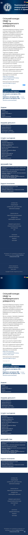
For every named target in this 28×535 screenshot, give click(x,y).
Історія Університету (7, 145)
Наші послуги (5, 148)
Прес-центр (4, 156)
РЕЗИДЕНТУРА (14, 217)
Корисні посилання (6, 116)
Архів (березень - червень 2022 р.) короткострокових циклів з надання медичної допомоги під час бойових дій (13, 176)
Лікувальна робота (6, 128)
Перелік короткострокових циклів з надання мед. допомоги (14, 168)
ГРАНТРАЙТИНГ (14, 228)
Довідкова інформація (13, 267)
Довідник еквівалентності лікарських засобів (13, 189)
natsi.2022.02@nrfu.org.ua (9, 83)
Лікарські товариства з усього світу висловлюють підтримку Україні (14, 173)
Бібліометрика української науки (10, 186)
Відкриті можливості (7, 113)
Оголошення (5, 111)
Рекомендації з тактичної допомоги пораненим (13, 169)
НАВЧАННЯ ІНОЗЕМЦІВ (14, 208)
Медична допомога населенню (9, 171)
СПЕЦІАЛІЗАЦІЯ (14, 204)
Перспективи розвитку (7, 153)
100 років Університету (7, 142)
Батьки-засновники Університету (10, 147)
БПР (14, 229)
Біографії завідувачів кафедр (9, 150)
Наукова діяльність (6, 127)
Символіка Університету (8, 144)
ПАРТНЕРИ (14, 240)
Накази (3, 115)
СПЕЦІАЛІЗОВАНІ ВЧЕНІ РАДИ (14, 226)
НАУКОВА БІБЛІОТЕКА (14, 236)
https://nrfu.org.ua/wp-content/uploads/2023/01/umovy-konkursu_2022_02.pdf (11, 78)
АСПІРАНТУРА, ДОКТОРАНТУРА (14, 206)
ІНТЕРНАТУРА (14, 203)
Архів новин (13, 269)
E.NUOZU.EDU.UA (14, 213)
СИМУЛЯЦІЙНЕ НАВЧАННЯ (14, 219)
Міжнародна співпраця (7, 130)
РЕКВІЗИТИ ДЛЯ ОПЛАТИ (14, 224)
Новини (3, 110)
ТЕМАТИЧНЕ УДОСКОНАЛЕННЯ (14, 215)
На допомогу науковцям (7, 191)
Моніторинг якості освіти (8, 131)
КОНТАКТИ (14, 234)
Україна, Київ (5, 151)
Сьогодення (4, 141)
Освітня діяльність (6, 125)
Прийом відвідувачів (7, 155)
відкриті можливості (7, 89)
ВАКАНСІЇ (14, 238)
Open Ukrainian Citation (7, 188)
